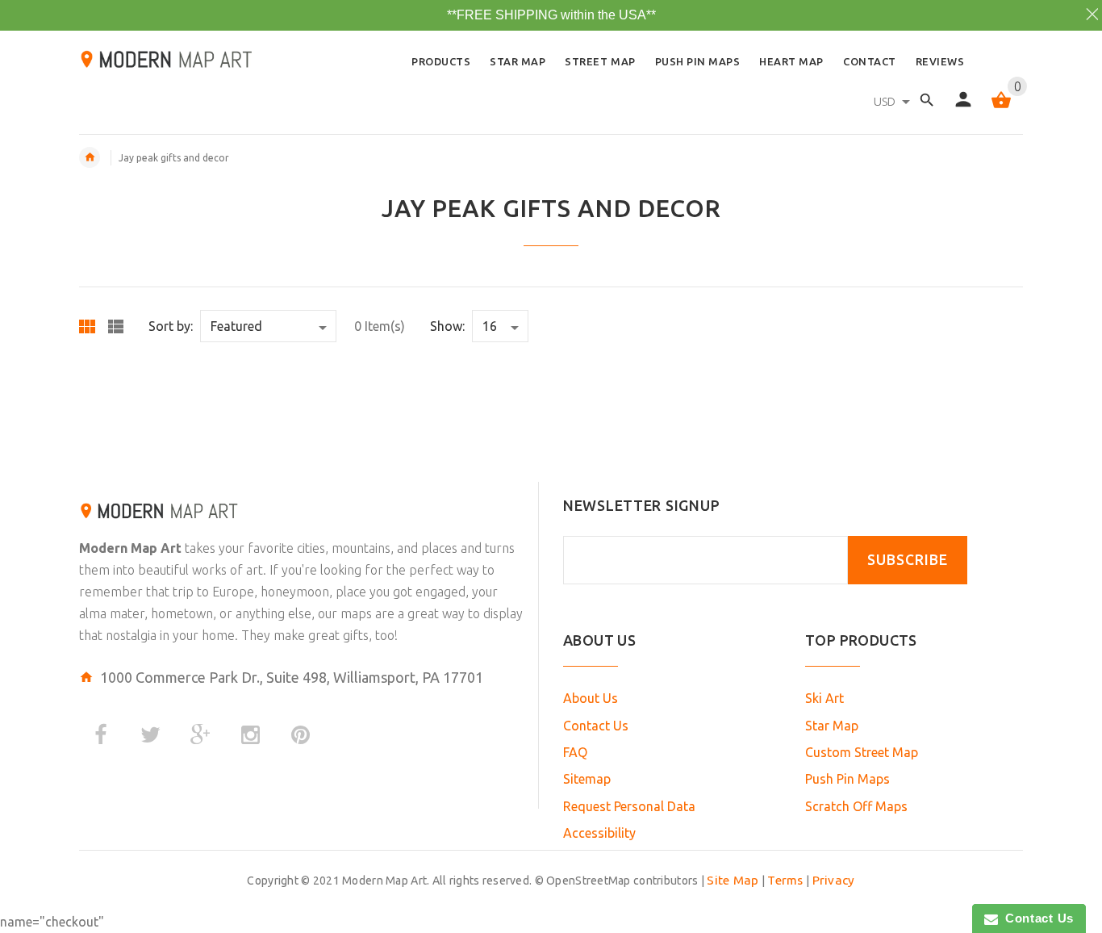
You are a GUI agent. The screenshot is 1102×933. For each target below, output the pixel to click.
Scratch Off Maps (856, 806)
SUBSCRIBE (907, 559)
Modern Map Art (130, 548)
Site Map (732, 880)
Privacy (833, 880)
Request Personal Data (629, 806)
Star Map (831, 725)
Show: (447, 326)
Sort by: (170, 326)
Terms (785, 880)
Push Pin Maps (847, 779)
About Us (590, 698)
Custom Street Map (861, 752)
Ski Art (824, 698)
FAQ (575, 752)
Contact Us (595, 725)
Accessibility (599, 833)
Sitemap (587, 779)
